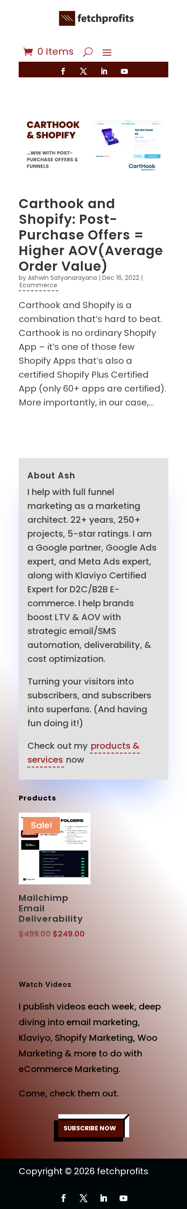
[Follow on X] (83, 71)
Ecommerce (38, 285)
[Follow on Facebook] (63, 71)
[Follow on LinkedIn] (104, 71)
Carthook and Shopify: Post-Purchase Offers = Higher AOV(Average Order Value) (91, 235)
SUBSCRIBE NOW (89, 1128)
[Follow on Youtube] (124, 71)
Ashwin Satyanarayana (62, 277)
